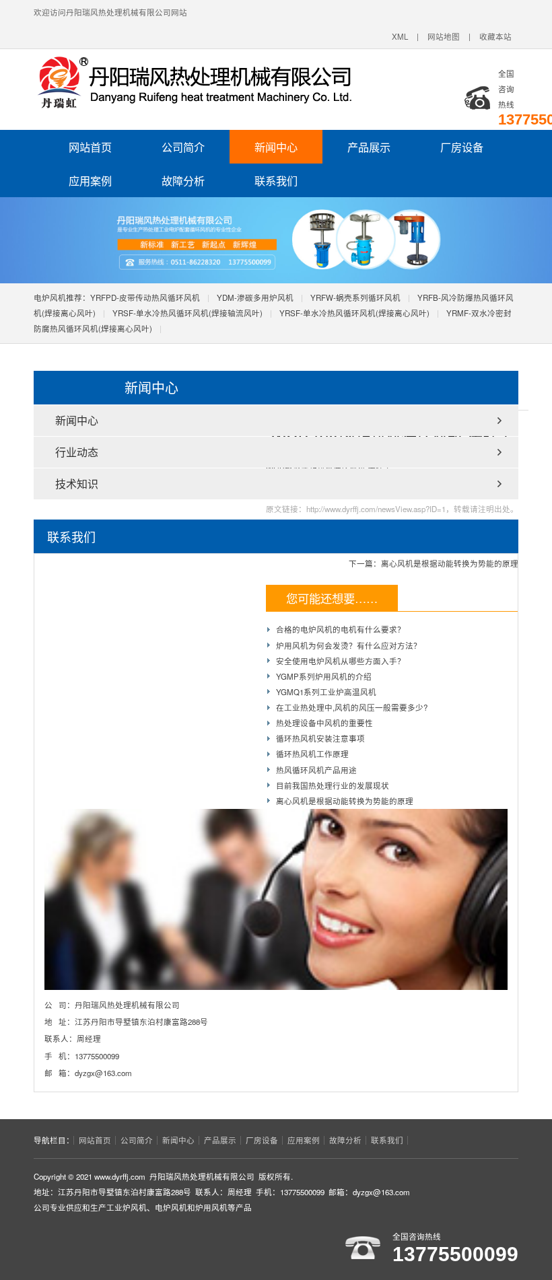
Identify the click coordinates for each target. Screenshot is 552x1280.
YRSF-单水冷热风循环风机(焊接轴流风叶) (187, 313)
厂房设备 (461, 147)
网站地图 (443, 36)
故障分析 (183, 180)
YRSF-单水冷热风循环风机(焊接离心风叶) (354, 313)
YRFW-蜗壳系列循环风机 (355, 297)
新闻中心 (276, 147)
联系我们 (276, 180)
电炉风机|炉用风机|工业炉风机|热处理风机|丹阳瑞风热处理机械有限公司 (219, 82)
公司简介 (183, 147)
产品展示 (368, 147)
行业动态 (76, 452)
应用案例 (90, 180)
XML (400, 36)
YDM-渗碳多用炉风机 (255, 297)
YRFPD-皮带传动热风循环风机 (145, 297)
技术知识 (76, 483)
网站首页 (90, 147)
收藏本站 (495, 36)
